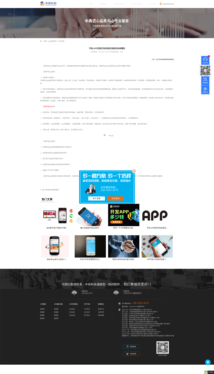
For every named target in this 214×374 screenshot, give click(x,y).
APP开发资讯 (136, 4)
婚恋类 (42, 318)
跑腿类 (42, 315)
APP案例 (103, 4)
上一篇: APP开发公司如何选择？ (49, 190)
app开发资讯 (52, 41)
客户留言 (87, 315)
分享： (154, 59)
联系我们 (101, 304)
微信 (172, 59)
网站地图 (101, 315)
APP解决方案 (119, 4)
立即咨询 (115, 198)
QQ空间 (158, 59)
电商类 (42, 309)
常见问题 (72, 315)
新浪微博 (163, 59)
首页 (91, 4)
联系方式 (101, 309)
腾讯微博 (168, 59)
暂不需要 (97, 198)
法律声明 (101, 312)
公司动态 (61, 41)
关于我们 (87, 309)
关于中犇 (152, 4)
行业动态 (72, 312)
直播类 (42, 312)
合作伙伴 (87, 312)
